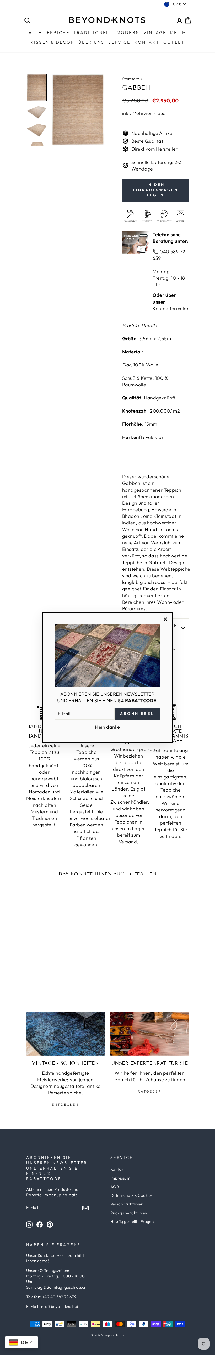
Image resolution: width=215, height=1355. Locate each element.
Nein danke (107, 727)
